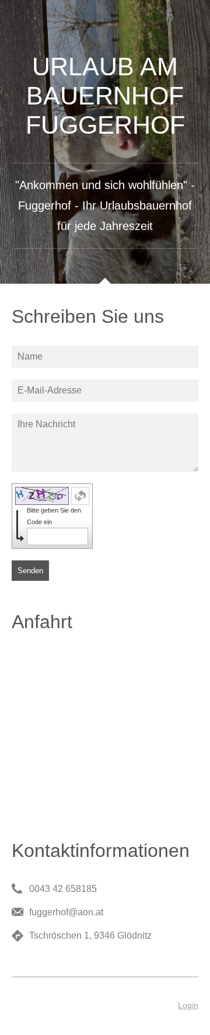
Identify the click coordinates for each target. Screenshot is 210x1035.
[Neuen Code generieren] (80, 496)
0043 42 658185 (63, 889)
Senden (30, 570)
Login (188, 1005)
